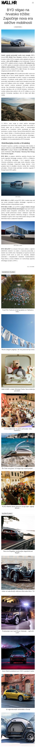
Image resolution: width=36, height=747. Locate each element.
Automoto (18, 27)
